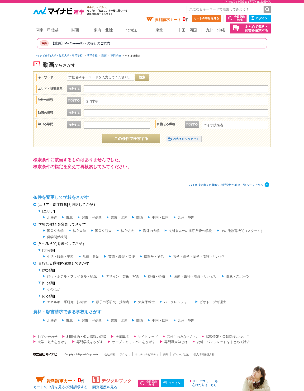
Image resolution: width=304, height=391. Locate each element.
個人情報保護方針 (204, 354)
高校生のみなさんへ (182, 337)
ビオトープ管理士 (213, 302)
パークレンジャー (177, 302)
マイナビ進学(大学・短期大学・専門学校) (58, 55)
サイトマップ (148, 337)
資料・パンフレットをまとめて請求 (223, 342)
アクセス (125, 354)
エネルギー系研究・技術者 (67, 302)
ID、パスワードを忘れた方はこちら (205, 383)
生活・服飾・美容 (60, 257)
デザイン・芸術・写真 (122, 276)
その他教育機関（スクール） (242, 231)
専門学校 (92, 55)
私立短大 (127, 231)
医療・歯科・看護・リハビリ (195, 276)
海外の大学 (151, 231)
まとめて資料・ (256, 29)
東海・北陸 (103, 30)
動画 (104, 55)
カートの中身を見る (206, 18)
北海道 (131, 30)
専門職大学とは (176, 342)
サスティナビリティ (146, 354)
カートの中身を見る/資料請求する (60, 387)
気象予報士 (146, 302)
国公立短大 (103, 231)
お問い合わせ (47, 337)
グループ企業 (181, 354)
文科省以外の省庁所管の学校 (190, 231)
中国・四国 (187, 30)
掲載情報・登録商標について (227, 337)
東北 (159, 30)
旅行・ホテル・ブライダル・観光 (72, 276)
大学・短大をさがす (52, 342)
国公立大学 (55, 231)
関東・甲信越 (47, 30)
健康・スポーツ (237, 276)
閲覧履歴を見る (104, 387)
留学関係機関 (57, 237)
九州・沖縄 (215, 30)
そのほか (53, 289)
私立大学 (79, 231)
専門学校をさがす (89, 342)
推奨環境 (122, 337)
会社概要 (109, 354)
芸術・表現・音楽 (121, 257)
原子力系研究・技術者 (112, 302)
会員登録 (239, 18)
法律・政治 (91, 257)
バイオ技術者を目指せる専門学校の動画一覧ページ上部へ (226, 185)
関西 (75, 30)
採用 (165, 354)
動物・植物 (156, 276)
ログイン (261, 18)
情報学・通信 (154, 257)
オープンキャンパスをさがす (133, 342)
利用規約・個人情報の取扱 (86, 337)
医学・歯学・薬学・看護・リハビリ (199, 257)
